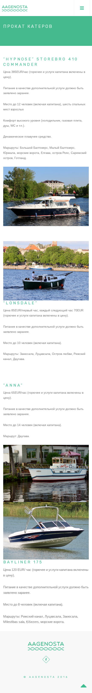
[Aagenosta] (15, 8)
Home (8, 37)
